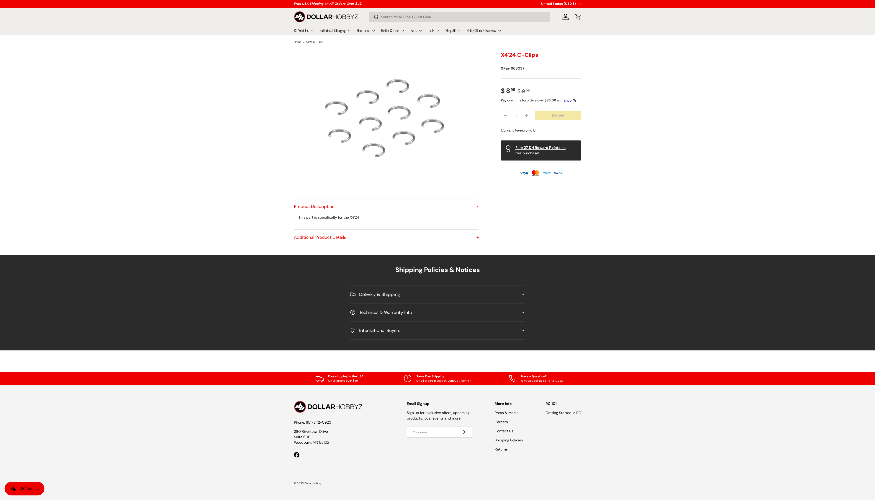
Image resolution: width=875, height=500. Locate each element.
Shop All (450, 30)
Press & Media (507, 412)
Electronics (363, 30)
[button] (578, 17)
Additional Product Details (386, 237)
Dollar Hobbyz (313, 483)
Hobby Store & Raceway (481, 30)
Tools (431, 30)
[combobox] (459, 17)
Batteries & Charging (333, 30)
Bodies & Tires (390, 30)
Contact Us (504, 431)
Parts (413, 30)
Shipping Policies (509, 440)
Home (297, 42)
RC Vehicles (301, 30)
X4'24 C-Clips (314, 42)
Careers (501, 422)
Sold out (557, 115)
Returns (501, 449)
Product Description (386, 206)
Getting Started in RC (563, 412)
